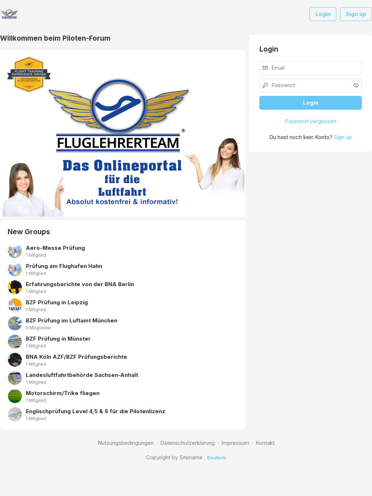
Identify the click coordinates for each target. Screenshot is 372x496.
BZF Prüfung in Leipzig (57, 302)
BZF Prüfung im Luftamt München (71, 320)
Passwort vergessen (310, 121)
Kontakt (265, 442)
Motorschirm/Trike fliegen (63, 393)
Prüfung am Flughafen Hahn (64, 266)
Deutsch (216, 457)
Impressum (235, 442)
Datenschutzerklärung (187, 442)
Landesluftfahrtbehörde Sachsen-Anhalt (82, 374)
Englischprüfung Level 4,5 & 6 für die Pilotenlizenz (95, 411)
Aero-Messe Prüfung (55, 247)
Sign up (343, 137)
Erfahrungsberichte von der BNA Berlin (80, 284)
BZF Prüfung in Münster (58, 338)
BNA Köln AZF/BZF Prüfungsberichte (76, 356)
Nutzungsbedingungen (126, 442)
